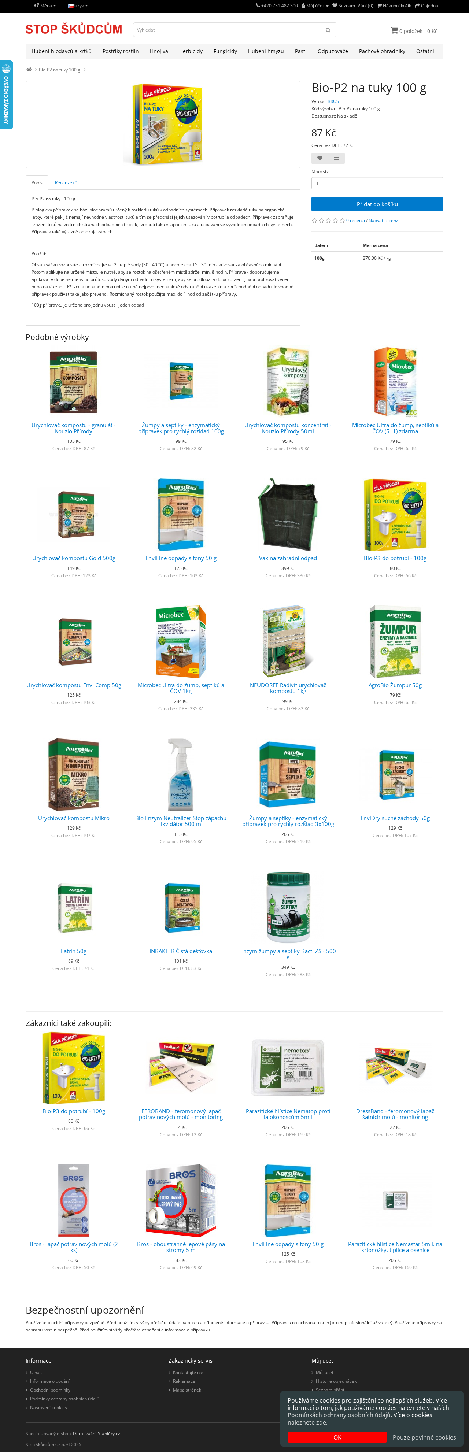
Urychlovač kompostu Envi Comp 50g (73, 685)
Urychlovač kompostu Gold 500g (73, 558)
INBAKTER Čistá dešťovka (180, 951)
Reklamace (184, 1381)
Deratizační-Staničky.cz (96, 1433)
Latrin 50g (73, 951)
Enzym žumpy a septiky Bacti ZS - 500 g (288, 954)
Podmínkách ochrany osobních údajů (339, 1415)
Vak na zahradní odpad (288, 558)
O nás (36, 1372)
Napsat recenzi (384, 220)
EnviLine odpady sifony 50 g (181, 558)
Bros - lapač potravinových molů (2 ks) (74, 1247)
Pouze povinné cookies (424, 1437)
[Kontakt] (258, 6)
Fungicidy (225, 51)
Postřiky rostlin (121, 51)
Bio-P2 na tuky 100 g (59, 70)
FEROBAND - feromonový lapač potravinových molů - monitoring (181, 1114)
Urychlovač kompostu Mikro (74, 818)
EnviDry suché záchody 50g (395, 818)
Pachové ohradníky (382, 51)
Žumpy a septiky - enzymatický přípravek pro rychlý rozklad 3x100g (288, 821)
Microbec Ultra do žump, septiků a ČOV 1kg (181, 688)
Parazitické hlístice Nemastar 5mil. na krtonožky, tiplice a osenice (395, 1247)
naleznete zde (307, 1422)
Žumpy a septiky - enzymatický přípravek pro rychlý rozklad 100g (181, 428)
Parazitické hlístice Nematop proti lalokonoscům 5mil (288, 1114)
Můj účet (324, 1372)
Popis (37, 182)
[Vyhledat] (328, 29)
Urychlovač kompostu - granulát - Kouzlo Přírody (74, 428)
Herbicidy (191, 51)
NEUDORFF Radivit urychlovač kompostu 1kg (288, 688)
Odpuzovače (333, 51)
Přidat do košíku (377, 204)
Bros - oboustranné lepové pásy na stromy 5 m (181, 1247)
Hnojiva (159, 51)
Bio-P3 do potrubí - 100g (395, 558)
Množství (320, 171)
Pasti (301, 51)
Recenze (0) (67, 182)
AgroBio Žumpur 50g (395, 685)
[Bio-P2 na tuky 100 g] (163, 124)
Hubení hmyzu (266, 51)
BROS (333, 101)
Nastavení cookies (48, 1407)
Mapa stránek (187, 1390)
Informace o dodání (50, 1381)
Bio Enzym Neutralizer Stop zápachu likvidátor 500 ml (180, 821)
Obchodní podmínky (50, 1390)
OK (337, 1437)
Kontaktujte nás (188, 1372)
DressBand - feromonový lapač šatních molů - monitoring (395, 1114)
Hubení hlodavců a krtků (62, 51)
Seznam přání (330, 1390)
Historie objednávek (336, 1381)
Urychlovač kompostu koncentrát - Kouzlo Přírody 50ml (288, 428)
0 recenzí (355, 220)
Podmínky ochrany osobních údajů (64, 1399)
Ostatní (425, 51)
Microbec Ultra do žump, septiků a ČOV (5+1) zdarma (395, 428)
